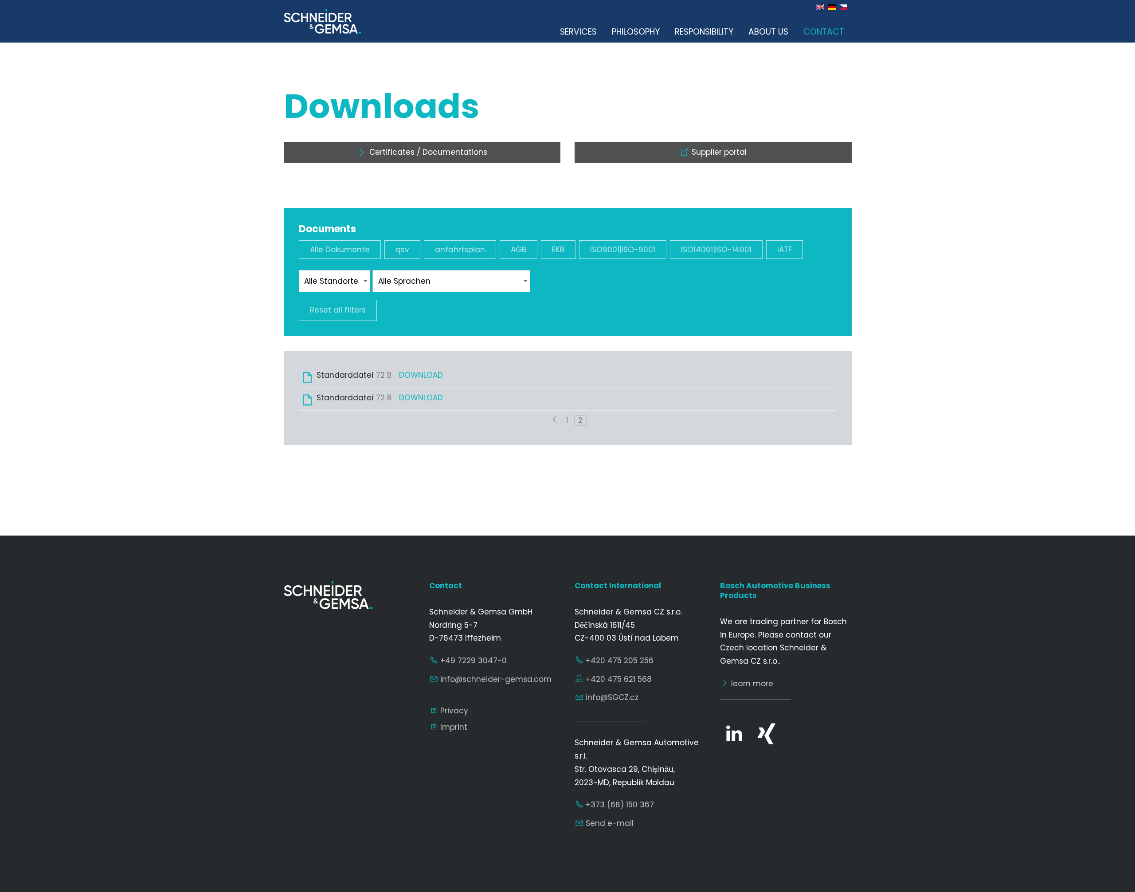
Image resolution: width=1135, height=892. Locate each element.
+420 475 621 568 (619, 679)
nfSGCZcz (612, 697)
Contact (823, 32)
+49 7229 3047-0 (473, 660)
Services (578, 32)
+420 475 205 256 (620, 660)
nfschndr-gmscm (497, 679)
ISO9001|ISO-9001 (622, 249)
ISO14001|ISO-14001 (716, 249)
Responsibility (704, 32)
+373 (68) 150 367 (620, 804)
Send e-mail (610, 823)
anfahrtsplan (460, 249)
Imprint (453, 727)
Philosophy (636, 32)
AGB (518, 249)
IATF (784, 249)
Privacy (454, 710)
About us (768, 32)
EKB (558, 249)
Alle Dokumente (340, 249)
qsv (402, 249)
